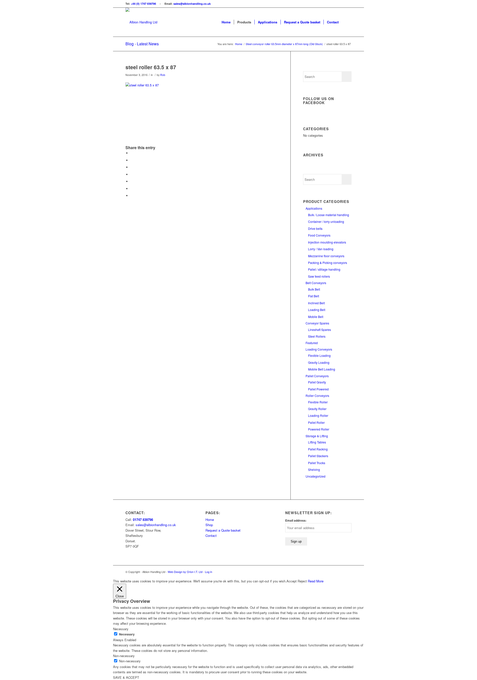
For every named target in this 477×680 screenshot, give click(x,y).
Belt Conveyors (316, 283)
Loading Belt (316, 310)
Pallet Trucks (316, 463)
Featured (312, 343)
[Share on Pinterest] (131, 167)
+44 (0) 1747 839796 (143, 3)
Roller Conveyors (317, 395)
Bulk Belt (314, 289)
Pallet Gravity (317, 382)
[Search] (347, 22)
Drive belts (315, 228)
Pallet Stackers (318, 456)
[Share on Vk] (131, 188)
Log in (208, 572)
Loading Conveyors (319, 349)
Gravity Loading (318, 362)
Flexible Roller (318, 402)
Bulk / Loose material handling (328, 215)
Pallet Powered (318, 389)
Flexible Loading (319, 355)
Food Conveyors (319, 235)
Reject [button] (302, 581)
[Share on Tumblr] (131, 181)
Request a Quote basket (222, 530)
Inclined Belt (316, 303)
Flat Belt (313, 296)
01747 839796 (143, 519)
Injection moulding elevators (327, 242)
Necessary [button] (120, 628)
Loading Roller (318, 415)
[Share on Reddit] (131, 195)
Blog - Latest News (142, 44)
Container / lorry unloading (326, 221)
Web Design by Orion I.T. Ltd (185, 572)
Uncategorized (315, 476)
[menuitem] (226, 22)
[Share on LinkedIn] (131, 174)
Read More (315, 581)
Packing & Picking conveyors (327, 262)
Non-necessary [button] (124, 655)
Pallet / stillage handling (324, 269)
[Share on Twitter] (131, 160)
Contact (211, 535)
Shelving (314, 469)
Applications (314, 208)
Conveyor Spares (317, 323)
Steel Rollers (316, 336)
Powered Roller (318, 429)
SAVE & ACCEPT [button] (126, 677)
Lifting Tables (317, 442)
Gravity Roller (317, 409)
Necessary (127, 634)
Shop (209, 524)
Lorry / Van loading (320, 249)
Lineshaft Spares (319, 329)
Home (209, 519)
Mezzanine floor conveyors (326, 256)
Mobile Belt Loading (321, 369)
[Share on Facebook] (131, 153)
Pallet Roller (316, 422)
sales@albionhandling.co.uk (192, 3)
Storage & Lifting (317, 436)
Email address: (296, 520)
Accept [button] (291, 581)
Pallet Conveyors (317, 376)
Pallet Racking (318, 449)
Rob (162, 75)
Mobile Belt (315, 316)
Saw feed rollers (319, 276)
